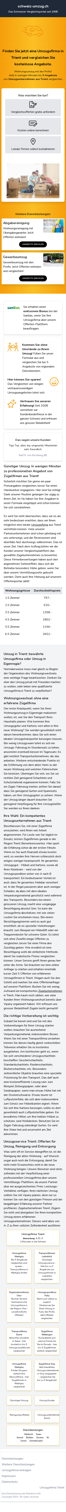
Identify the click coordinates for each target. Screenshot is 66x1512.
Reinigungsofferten (19, 1414)
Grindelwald (36, 1440)
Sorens (40, 1437)
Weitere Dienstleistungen (18, 1464)
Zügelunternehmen (50, 991)
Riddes (29, 1437)
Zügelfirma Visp (47, 1363)
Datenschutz (10, 1482)
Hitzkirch (28, 1434)
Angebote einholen (33, 244)
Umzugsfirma (39, 525)
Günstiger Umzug (19, 1400)
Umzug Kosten (47, 1400)
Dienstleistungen (12, 1459)
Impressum (9, 1476)
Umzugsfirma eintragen (16, 1470)
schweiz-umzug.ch (33, 6)
